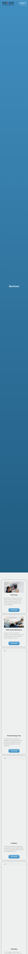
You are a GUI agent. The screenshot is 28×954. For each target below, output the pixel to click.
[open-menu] (23, 4)
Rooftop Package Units (14, 735)
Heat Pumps (14, 595)
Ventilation (14, 843)
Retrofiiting (14, 949)
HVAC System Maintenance (14, 630)
